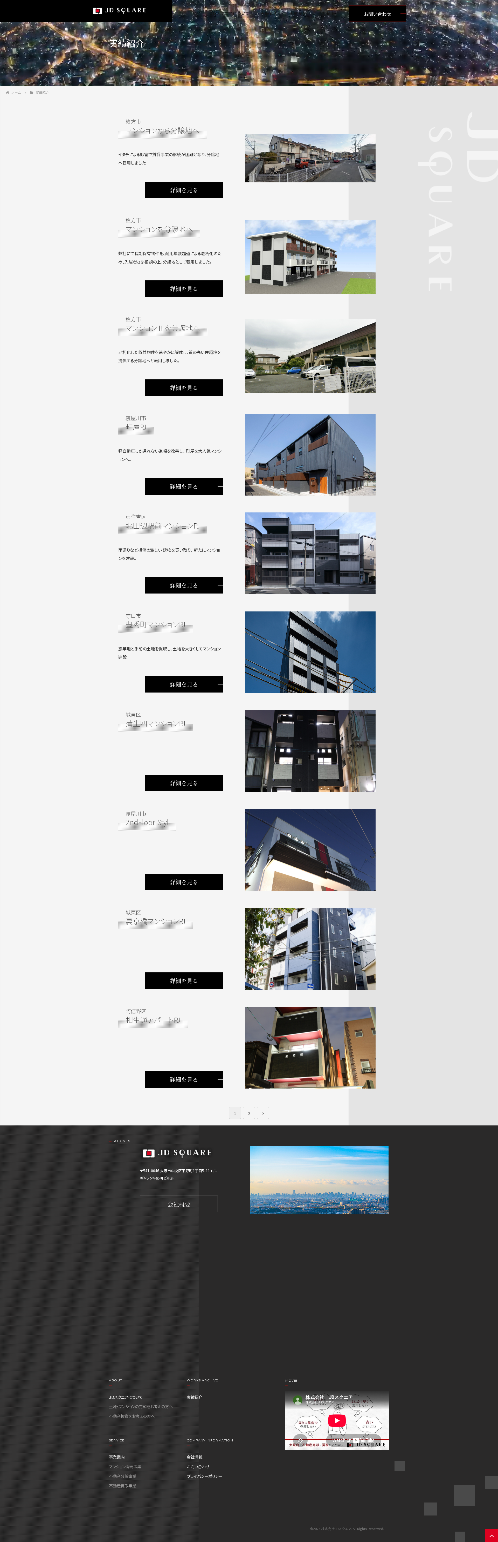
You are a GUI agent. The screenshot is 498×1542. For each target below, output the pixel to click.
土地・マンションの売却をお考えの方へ (141, 1406)
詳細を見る (184, 190)
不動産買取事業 (122, 1485)
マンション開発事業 (125, 1466)
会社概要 (179, 1204)
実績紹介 (269, 13)
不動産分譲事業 (122, 1476)
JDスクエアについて (230, 13)
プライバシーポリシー (205, 1476)
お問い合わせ (377, 13)
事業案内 (298, 13)
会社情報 (327, 13)
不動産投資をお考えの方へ (132, 1416)
